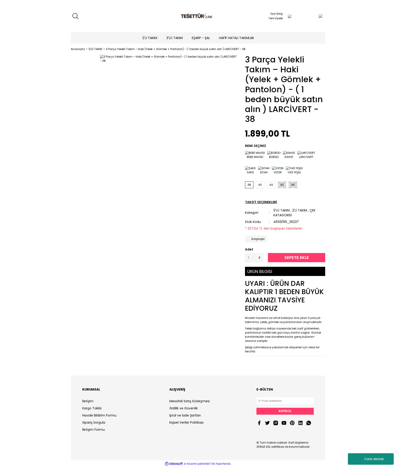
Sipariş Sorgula (93, 422)
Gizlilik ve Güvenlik (183, 408)
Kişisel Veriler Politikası (186, 422)
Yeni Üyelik (276, 18)
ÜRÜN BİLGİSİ (259, 271)
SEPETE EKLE (296, 257)
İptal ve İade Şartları (185, 415)
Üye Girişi (276, 14)
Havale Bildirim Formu (99, 415)
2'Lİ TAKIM (299, 210)
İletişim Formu (93, 429)
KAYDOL (285, 411)
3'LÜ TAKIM (281, 210)
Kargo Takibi (92, 408)
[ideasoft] (174, 463)
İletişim (88, 401)
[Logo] (198, 16)
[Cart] (311, 16)
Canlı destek (374, 459)
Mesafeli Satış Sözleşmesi (189, 401)
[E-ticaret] (197, 464)
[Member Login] (290, 16)
